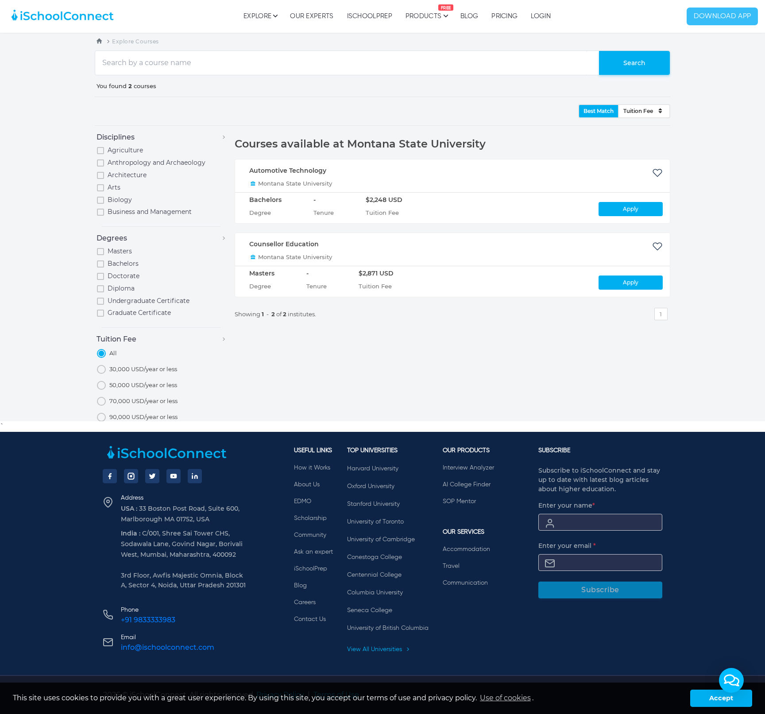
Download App (722, 16)
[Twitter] (152, 476)
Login (541, 16)
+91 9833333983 (148, 620)
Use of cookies (505, 698)
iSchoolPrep (369, 16)
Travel (451, 566)
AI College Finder (467, 484)
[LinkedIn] (195, 476)
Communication (465, 583)
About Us (307, 484)
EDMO (302, 501)
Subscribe (600, 590)
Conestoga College (374, 557)
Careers (305, 602)
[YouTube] (173, 476)
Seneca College (369, 610)
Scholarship (310, 518)
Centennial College (374, 575)
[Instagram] (131, 476)
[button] (731, 680)
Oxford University (370, 486)
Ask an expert (313, 552)
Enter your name (566, 505)
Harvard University (372, 469)
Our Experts (311, 16)
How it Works (312, 468)
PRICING (504, 16)
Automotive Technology (287, 171)
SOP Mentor (459, 501)
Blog (469, 16)
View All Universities (375, 649)
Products (423, 13)
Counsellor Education (284, 244)
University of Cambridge (381, 539)
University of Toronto (375, 522)
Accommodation (466, 549)
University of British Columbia (388, 628)
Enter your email (567, 546)
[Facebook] (110, 476)
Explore (257, 16)
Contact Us (310, 619)
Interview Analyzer (468, 468)
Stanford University (373, 504)
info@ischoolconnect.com (167, 647)
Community (310, 535)
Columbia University (375, 593)
